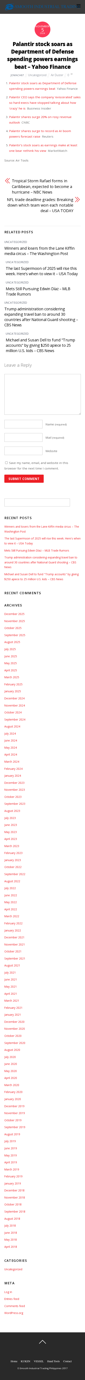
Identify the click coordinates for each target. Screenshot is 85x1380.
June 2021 (10, 979)
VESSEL (39, 1361)
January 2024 (12, 775)
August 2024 (12, 726)
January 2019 (12, 1183)
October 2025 (13, 628)
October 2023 (13, 797)
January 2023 (12, 860)
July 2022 (10, 888)
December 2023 (14, 783)
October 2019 (13, 1120)
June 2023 (10, 825)
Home (14, 1361)
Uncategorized (37, 75)
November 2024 (14, 705)
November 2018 (14, 1197)
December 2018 (14, 1190)
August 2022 (12, 881)
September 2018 (14, 1211)
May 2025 (10, 663)
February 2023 (13, 853)
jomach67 (17, 75)
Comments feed (14, 1306)
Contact (67, 1361)
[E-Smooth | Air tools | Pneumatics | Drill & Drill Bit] (42, 9)
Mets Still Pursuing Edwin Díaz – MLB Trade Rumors (36, 550)
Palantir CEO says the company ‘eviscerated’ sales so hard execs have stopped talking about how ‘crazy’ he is (45, 102)
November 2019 (14, 1113)
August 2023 (12, 811)
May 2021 (10, 986)
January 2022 (12, 930)
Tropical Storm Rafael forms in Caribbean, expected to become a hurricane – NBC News (42, 186)
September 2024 (14, 719)
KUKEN (25, 1361)
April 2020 (10, 1078)
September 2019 (14, 1127)
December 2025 (14, 614)
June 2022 (10, 895)
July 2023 (10, 818)
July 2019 (10, 1141)
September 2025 (14, 635)
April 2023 (10, 839)
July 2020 (10, 1057)
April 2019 (10, 1162)
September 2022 (14, 874)
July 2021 (10, 972)
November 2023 (14, 790)
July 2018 (10, 1225)
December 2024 (14, 698)
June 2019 (10, 1148)
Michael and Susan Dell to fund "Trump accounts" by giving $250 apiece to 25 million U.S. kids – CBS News (40, 345)
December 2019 (14, 1106)
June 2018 (10, 1233)
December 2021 (14, 937)
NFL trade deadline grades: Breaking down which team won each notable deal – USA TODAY (40, 205)
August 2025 (12, 642)
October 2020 (13, 1036)
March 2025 (11, 677)
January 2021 (12, 1014)
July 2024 (10, 733)
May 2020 (10, 1071)
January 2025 (12, 691)
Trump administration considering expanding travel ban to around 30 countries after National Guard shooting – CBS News (41, 317)
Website (51, 451)
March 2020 (11, 1085)
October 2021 (13, 951)
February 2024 (13, 769)
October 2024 (13, 712)
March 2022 (11, 916)
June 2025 (10, 656)
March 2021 (11, 1000)
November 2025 (14, 621)
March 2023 (11, 846)
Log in (8, 1292)
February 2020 (13, 1092)
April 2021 (10, 994)
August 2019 (12, 1134)
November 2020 (14, 1029)
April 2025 (10, 670)
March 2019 (11, 1169)
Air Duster (57, 75)
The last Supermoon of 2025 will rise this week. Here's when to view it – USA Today (42, 271)
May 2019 (10, 1155)
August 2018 (12, 1218)
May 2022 (10, 902)
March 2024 (11, 761)
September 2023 (14, 804)
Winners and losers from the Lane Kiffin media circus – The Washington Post (39, 251)
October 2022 (13, 867)
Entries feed (11, 1299)
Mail (54, 437)
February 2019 (13, 1176)
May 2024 (10, 747)
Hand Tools (53, 1361)
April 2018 (10, 1247)
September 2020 (14, 1043)
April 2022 (10, 909)
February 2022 (13, 923)
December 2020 (14, 1022)
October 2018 (13, 1204)
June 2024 (10, 740)
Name (56, 424)
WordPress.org (13, 1313)
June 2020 (10, 1064)
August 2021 (12, 965)
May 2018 (10, 1239)
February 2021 (13, 1008)
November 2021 (14, 944)
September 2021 (14, 958)
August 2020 (12, 1050)
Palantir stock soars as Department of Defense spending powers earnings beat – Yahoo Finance (42, 55)
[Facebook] (43, 1351)
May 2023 (10, 832)
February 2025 (13, 684)
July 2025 (10, 649)
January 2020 (12, 1099)
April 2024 (10, 754)
